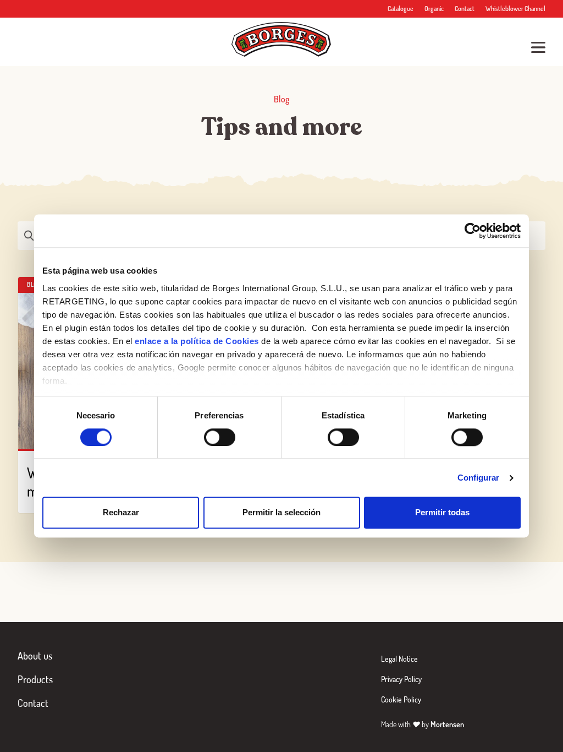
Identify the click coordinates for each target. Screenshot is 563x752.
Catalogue (400, 8)
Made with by (422, 724)
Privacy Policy (401, 679)
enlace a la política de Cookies (197, 341)
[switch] (219, 437)
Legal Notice (399, 658)
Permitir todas (442, 512)
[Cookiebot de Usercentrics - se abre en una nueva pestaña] (472, 230)
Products (35, 679)
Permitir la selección (281, 512)
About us (35, 656)
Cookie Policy (401, 699)
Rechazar (121, 512)
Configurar (478, 477)
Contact (464, 8)
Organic (434, 8)
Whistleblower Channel (515, 8)
